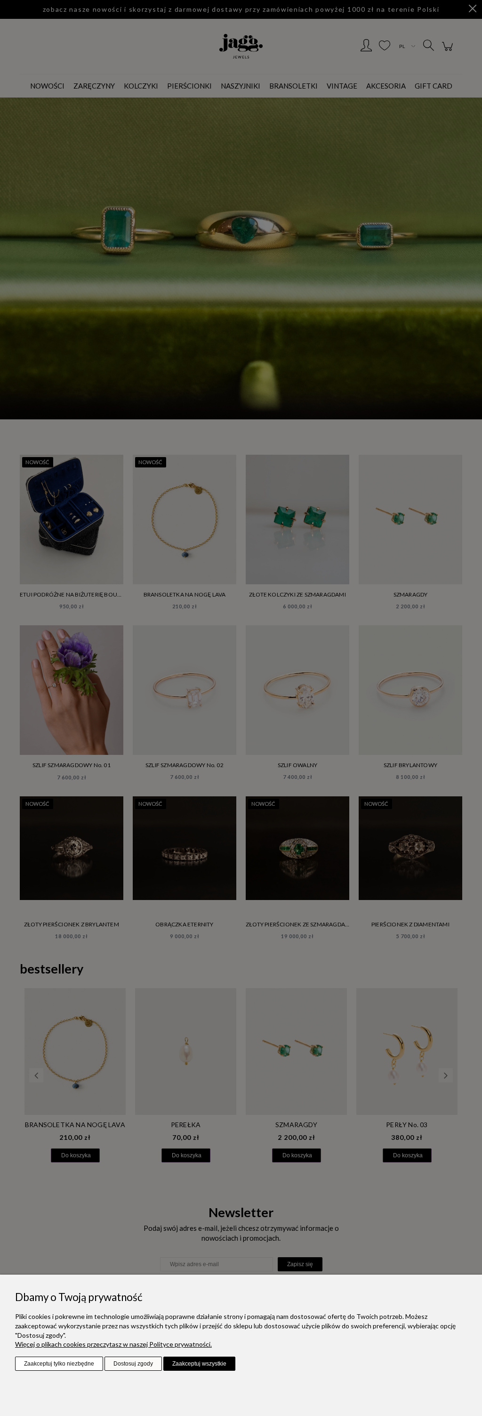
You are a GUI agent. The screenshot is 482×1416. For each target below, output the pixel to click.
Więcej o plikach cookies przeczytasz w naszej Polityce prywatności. (113, 1344)
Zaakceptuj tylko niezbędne (59, 1363)
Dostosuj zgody (133, 1363)
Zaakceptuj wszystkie (199, 1363)
